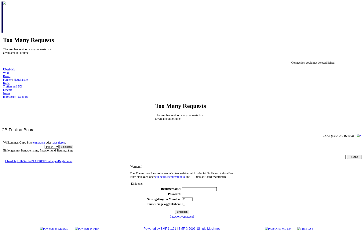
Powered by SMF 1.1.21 (160, 228)
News (6, 93)
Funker (7, 79)
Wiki (6, 72)
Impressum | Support (15, 96)
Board (6, 76)
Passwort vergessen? (182, 216)
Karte (6, 83)
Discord (8, 89)
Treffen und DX (12, 86)
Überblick (9, 69)
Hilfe (20, 161)
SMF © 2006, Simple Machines (199, 228)
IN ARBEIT (38, 161)
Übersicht (10, 161)
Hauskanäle (21, 79)
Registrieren (65, 161)
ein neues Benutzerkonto (170, 176)
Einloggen (52, 161)
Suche (27, 161)
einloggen (39, 142)
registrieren (58, 142)
